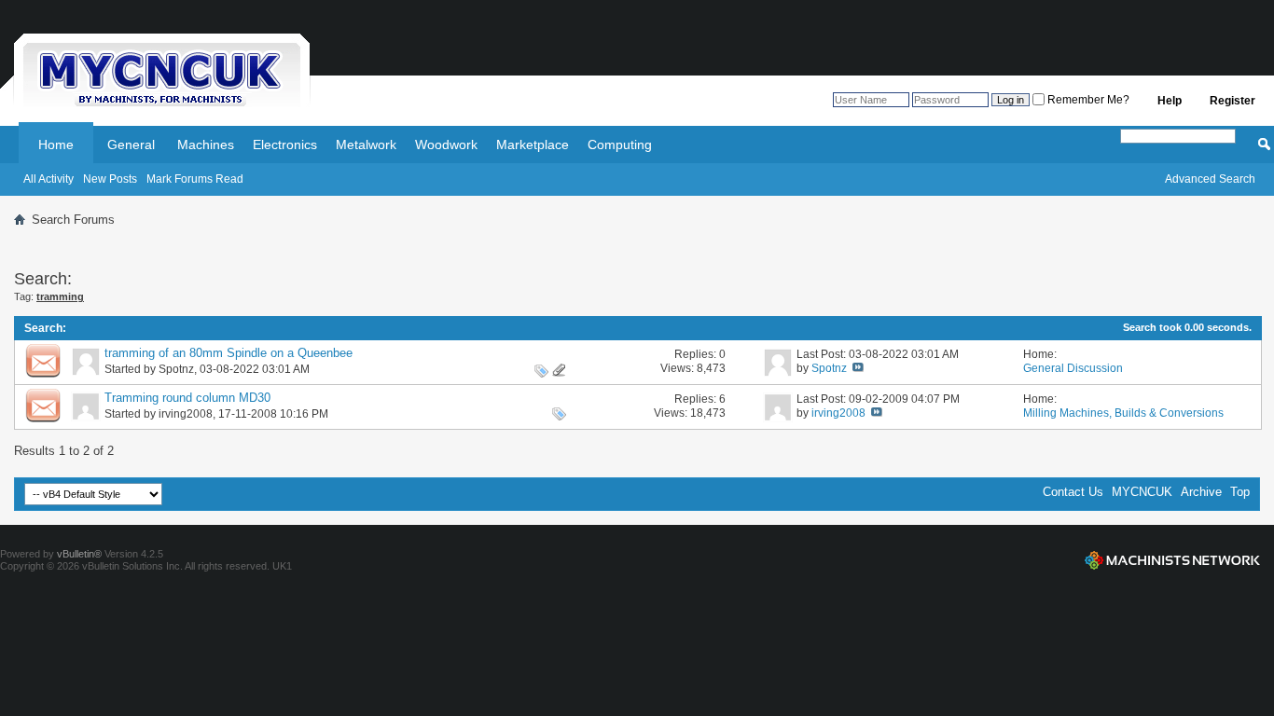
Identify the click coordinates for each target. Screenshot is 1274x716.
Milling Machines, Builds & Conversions (1123, 413)
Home (56, 144)
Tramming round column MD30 (187, 398)
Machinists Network (1172, 560)
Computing (620, 144)
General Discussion (1073, 368)
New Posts (110, 179)
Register (1232, 100)
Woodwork (446, 144)
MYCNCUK (1142, 492)
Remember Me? (1087, 99)
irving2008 (186, 413)
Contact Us (1073, 492)
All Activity (48, 179)
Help (1169, 100)
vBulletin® (79, 553)
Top (1240, 492)
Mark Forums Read (194, 179)
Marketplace (532, 144)
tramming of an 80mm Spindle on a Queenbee (228, 353)
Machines (205, 144)
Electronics (285, 144)
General (131, 144)
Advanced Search (1210, 179)
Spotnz (176, 369)
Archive (1201, 492)
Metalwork (366, 144)
